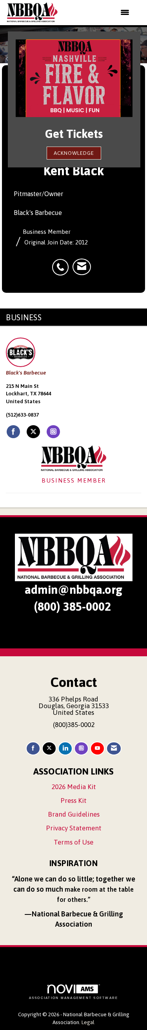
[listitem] (62, 263)
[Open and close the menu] (98, 12)
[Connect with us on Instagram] (81, 748)
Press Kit (73, 800)
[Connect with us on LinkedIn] (65, 748)
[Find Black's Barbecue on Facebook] (13, 431)
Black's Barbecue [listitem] (26, 372)
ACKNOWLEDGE (74, 153)
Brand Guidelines (74, 814)
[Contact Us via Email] (114, 748)
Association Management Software (73, 997)
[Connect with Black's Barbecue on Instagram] (53, 431)
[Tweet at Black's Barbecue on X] (33, 431)
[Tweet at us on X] (49, 748)
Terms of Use (73, 842)
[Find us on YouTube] (97, 748)
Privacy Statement (74, 828)
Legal (88, 1022)
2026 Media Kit (73, 787)
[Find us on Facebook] (33, 748)
